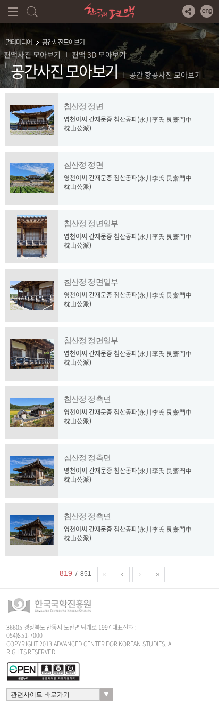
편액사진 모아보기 (32, 54)
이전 (122, 574)
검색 (32, 11)
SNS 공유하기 (188, 11)
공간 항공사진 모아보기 (165, 74)
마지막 (157, 574)
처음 (104, 574)
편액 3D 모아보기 (99, 54)
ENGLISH (206, 11)
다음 (139, 574)
